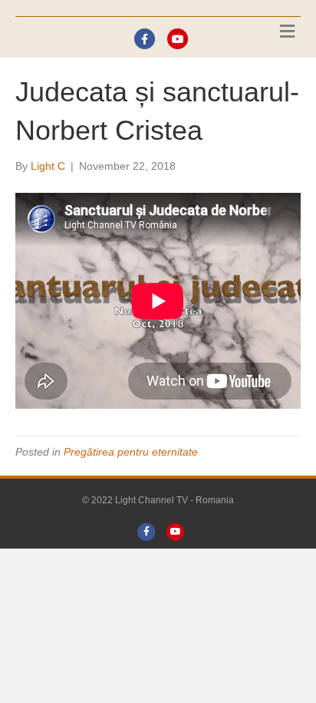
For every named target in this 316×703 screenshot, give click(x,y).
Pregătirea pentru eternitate (131, 452)
